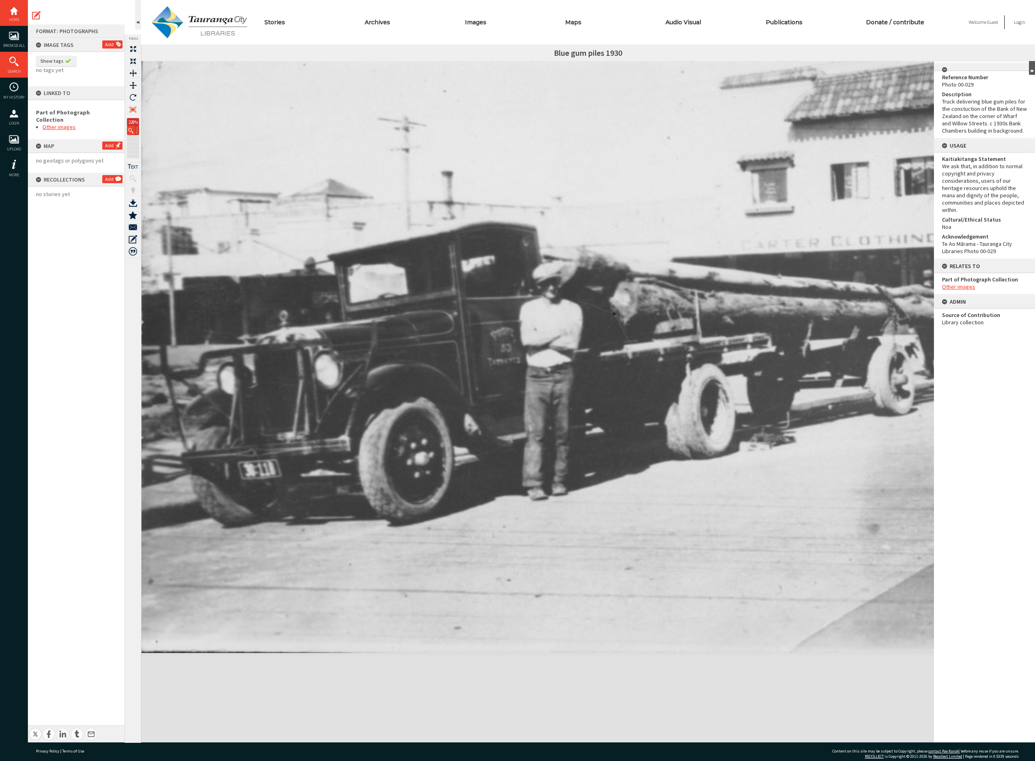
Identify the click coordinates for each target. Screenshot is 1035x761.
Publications (784, 22)
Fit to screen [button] (133, 61)
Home (14, 19)
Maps (573, 22)
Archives (377, 22)
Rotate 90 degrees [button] (133, 97)
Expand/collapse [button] (1032, 68)
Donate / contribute (895, 22)
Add (109, 44)
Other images (59, 127)
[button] (133, 130)
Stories (274, 22)
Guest (992, 22)
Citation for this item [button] (133, 251)
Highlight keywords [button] (133, 191)
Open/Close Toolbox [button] (138, 15)
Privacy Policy (47, 751)
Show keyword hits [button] (133, 179)
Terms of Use (73, 751)
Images (475, 22)
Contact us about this (133, 227)
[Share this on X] (35, 729)
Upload (14, 149)
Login (14, 123)
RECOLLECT (874, 756)
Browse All (14, 45)
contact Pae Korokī (944, 751)
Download (133, 203)
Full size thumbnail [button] (133, 49)
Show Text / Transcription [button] (133, 167)
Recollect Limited (947, 756)
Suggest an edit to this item (36, 15)
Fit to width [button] (133, 73)
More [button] (14, 175)
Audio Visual (683, 22)
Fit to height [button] (133, 85)
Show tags (51, 61)
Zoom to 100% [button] (133, 110)
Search (14, 71)
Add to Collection (133, 215)
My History (14, 97)
